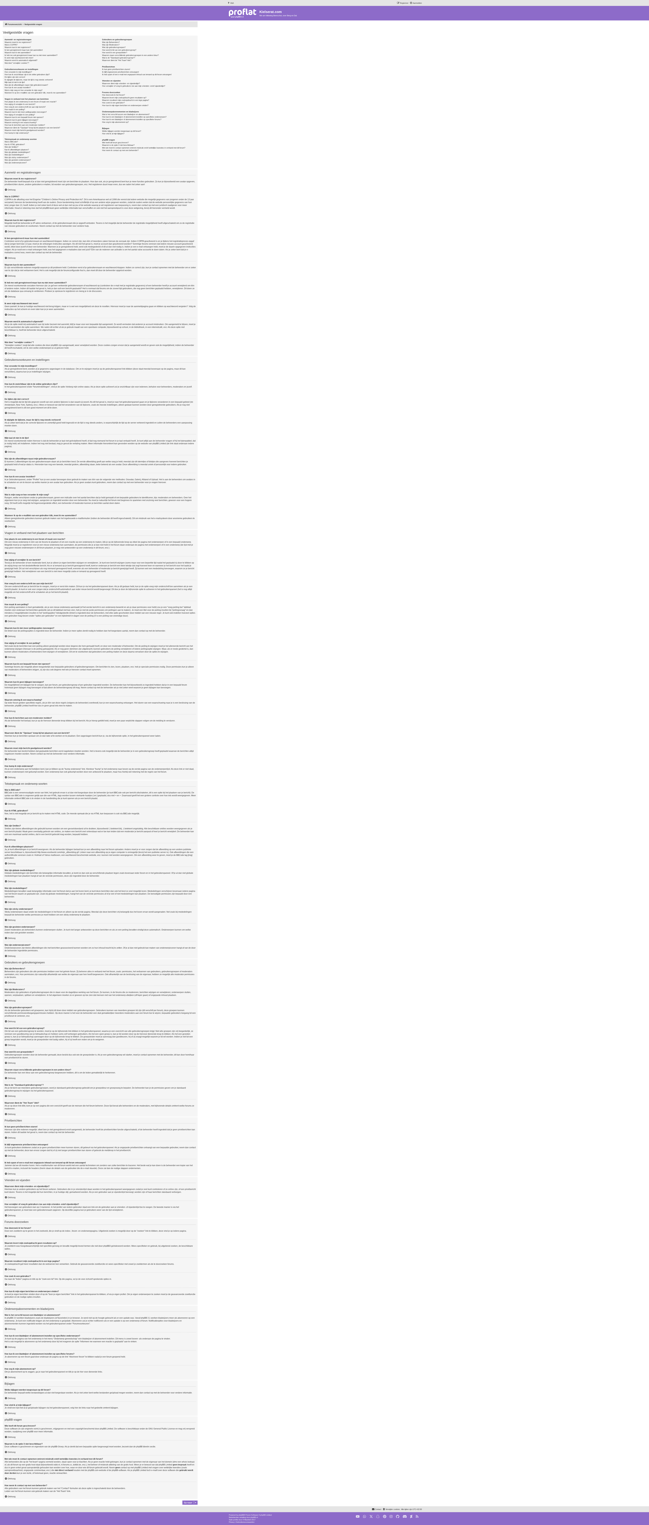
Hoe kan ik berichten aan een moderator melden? (25, 125)
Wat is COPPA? (11, 45)
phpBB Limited (106, 1429)
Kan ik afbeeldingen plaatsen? (17, 150)
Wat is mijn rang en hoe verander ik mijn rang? (23, 90)
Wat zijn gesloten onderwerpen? (18, 160)
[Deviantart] (411, 1516)
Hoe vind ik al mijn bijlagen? (113, 134)
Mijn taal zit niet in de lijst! (15, 82)
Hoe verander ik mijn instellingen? (18, 72)
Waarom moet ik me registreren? (18, 42)
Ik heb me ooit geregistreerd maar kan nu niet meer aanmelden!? (31, 55)
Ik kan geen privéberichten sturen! (116, 69)
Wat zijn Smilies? (11, 147)
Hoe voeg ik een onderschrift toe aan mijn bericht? (25, 107)
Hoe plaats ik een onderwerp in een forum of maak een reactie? (30, 102)
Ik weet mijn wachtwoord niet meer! (19, 58)
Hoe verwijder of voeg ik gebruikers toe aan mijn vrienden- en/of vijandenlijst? (133, 86)
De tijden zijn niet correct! (15, 77)
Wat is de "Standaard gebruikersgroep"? (118, 58)
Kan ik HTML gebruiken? (15, 144)
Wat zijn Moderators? (110, 45)
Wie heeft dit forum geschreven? (115, 143)
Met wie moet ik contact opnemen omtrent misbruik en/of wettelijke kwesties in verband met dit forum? (143, 148)
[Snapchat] (377, 1516)
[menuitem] (230, 3)
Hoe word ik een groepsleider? (114, 53)
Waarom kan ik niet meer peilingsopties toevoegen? (26, 112)
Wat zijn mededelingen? (14, 155)
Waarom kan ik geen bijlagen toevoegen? (21, 120)
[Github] (397, 1516)
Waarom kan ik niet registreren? (18, 47)
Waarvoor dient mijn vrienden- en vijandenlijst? (121, 83)
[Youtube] (357, 1516)
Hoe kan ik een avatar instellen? (18, 87)
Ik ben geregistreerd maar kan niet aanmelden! (24, 50)
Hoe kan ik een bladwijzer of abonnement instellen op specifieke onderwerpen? (134, 117)
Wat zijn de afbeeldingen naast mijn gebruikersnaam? (26, 85)
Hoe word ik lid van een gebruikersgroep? (119, 50)
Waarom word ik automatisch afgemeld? (21, 60)
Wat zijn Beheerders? (111, 42)
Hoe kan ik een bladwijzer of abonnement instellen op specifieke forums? (131, 119)
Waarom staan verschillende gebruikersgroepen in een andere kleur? (130, 55)
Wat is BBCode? (11, 142)
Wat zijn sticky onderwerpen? (17, 157)
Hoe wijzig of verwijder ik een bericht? (20, 104)
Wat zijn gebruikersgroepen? (114, 47)
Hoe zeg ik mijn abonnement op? (115, 122)
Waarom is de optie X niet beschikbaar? (118, 145)
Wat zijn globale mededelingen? (17, 152)
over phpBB (27, 1431)
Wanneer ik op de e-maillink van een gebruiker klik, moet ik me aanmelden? (35, 93)
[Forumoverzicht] (243, 13)
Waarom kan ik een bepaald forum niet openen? (24, 117)
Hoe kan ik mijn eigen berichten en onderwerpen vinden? (125, 105)
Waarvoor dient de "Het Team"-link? (116, 60)
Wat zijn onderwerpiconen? (16, 163)
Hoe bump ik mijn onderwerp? (17, 133)
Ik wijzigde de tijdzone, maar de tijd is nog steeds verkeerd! (29, 80)
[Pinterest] (384, 1516)
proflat (235, 1520)
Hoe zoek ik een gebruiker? (113, 103)
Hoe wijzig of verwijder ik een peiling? (20, 115)
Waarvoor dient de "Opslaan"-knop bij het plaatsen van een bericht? (32, 128)
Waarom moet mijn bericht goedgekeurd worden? (25, 130)
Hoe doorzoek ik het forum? (113, 95)
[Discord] (405, 1516)
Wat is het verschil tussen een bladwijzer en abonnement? (126, 114)
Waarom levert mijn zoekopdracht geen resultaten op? (124, 98)
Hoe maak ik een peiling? (15, 109)
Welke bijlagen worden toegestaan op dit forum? (121, 131)
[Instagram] (391, 1516)
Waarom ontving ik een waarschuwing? (21, 122)
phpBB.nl (254, 1517)
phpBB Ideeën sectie (145, 1446)
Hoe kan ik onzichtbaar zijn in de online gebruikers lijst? (27, 74)
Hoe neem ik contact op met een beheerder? (120, 150)
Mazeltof (247, 1520)
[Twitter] (371, 1516)
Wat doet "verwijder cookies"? (17, 63)
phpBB (241, 1515)
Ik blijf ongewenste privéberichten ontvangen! (120, 72)
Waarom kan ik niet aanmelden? (18, 53)
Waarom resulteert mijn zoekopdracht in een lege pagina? (125, 100)
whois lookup (188, 1462)
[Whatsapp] (364, 1516)
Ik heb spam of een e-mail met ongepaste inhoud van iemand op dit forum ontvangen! (137, 74)
